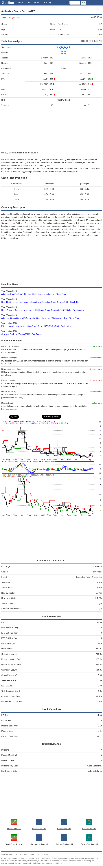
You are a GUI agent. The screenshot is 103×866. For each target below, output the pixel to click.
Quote (20, 2)
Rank (36, 2)
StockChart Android (13, 844)
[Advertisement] (51, 129)
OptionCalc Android (89, 844)
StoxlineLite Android (39, 844)
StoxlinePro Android (64, 844)
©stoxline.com (6, 854)
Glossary (46, 854)
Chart (28, 2)
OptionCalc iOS (89, 828)
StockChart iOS (14, 828)
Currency (47, 2)
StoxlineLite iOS (39, 828)
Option (31, 854)
